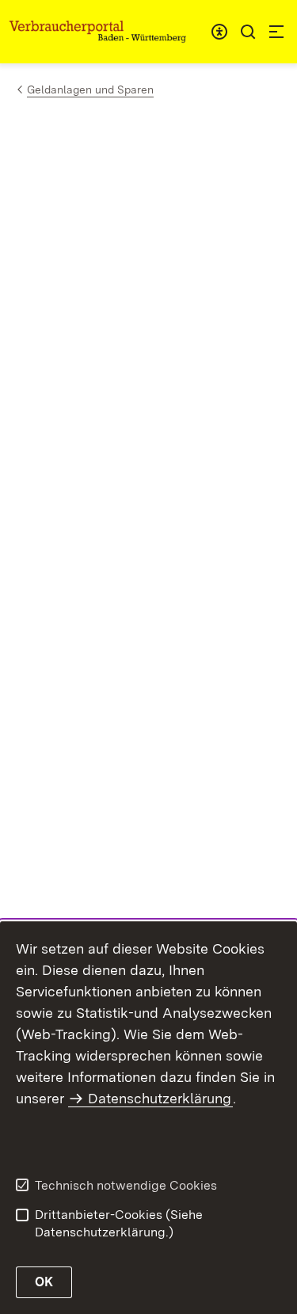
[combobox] (219, 31)
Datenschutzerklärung (159, 1098)
